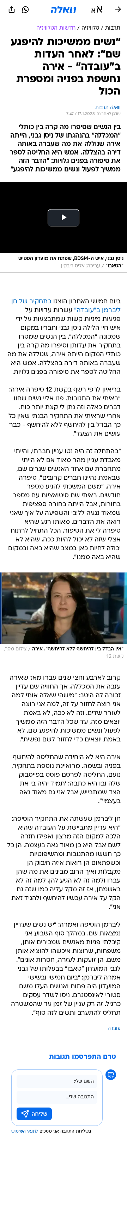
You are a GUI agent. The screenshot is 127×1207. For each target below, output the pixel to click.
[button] (96, 9)
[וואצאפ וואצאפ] (25, 9)
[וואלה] (63, 9)
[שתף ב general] (12, 9)
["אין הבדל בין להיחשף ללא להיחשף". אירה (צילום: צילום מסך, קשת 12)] (63, 617)
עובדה (114, 1028)
